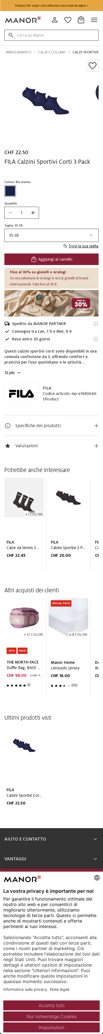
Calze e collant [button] (52, 52)
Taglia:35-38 (13, 225)
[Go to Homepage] (23, 19)
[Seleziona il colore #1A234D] (10, 191)
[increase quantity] (33, 213)
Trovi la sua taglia (83, 246)
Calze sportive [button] (86, 52)
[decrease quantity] (10, 213)
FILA (47, 388)
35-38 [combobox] (14, 235)
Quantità (10, 203)
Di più (10, 372)
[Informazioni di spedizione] (96, 323)
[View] (51, 303)
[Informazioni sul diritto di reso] (96, 339)
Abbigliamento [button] (19, 52)
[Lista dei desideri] (93, 65)
